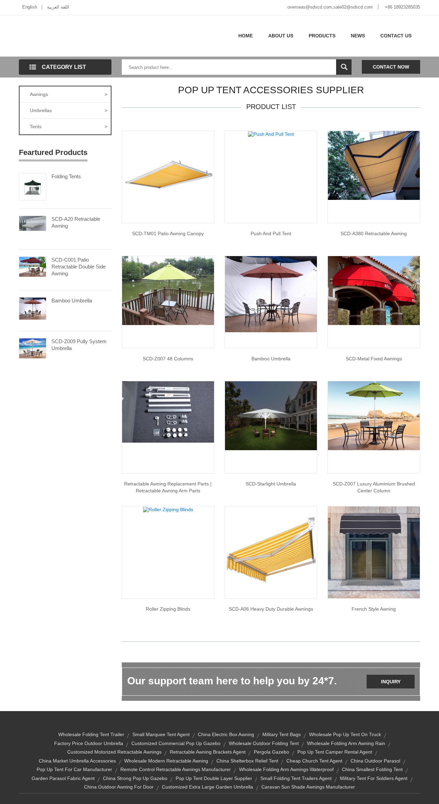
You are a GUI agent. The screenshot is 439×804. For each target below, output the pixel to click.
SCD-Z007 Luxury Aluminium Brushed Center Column (374, 487)
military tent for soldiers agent (373, 778)
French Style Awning (374, 609)
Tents (68, 126)
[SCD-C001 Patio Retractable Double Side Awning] (32, 266)
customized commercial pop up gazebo (176, 743)
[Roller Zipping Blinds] (168, 509)
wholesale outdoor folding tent (264, 743)
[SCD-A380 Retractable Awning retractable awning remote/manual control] (374, 165)
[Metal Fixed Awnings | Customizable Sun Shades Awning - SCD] (374, 290)
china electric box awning (226, 734)
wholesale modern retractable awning (166, 761)
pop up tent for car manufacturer (74, 769)
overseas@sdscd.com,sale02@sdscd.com (330, 7)
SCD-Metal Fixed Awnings (374, 358)
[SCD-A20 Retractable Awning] (32, 223)
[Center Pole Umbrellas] (271, 294)
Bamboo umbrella (270, 358)
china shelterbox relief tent (247, 761)
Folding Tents (66, 176)
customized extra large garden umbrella (207, 787)
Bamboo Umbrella (71, 300)
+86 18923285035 (402, 7)
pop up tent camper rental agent (334, 752)
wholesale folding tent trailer (91, 734)
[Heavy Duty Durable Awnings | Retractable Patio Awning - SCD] (271, 552)
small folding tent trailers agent (296, 778)
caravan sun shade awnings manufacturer (308, 787)
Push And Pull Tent (271, 233)
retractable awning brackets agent (208, 752)
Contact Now (391, 67)
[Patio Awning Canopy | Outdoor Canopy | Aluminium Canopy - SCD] (168, 176)
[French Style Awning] (374, 552)
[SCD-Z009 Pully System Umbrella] (32, 347)
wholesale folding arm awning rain (346, 743)
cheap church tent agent (314, 761)
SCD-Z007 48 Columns (168, 358)
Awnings (68, 94)
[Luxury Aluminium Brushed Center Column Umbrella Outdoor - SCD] (374, 415)
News (358, 35)
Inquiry (391, 681)
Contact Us (396, 35)
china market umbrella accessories (77, 761)
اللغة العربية (58, 7)
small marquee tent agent (161, 734)
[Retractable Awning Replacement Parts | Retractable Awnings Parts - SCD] (168, 411)
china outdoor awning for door (119, 787)
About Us (280, 35)
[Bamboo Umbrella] (32, 308)
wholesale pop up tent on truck (345, 734)
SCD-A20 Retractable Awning (75, 222)
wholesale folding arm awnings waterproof (286, 769)
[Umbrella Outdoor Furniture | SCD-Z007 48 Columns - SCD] (168, 290)
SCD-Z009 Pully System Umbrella (79, 344)
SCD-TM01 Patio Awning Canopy (168, 233)
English (29, 7)
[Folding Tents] (32, 186)
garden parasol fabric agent (63, 778)
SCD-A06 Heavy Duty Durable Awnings (271, 609)
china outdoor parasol (375, 761)
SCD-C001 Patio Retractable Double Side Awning (78, 266)
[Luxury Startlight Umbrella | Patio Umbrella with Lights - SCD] (271, 415)
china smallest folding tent (372, 769)
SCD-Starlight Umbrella (271, 484)
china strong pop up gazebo (135, 778)
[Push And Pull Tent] (271, 133)
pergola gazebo (271, 752)
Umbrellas (68, 110)
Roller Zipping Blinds (168, 609)
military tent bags (281, 734)
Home (245, 35)
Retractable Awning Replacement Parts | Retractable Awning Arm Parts (168, 487)
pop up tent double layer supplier (214, 778)
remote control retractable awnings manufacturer (175, 769)
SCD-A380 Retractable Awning (374, 233)
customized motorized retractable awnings (114, 752)
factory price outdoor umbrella (88, 743)
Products (322, 35)
